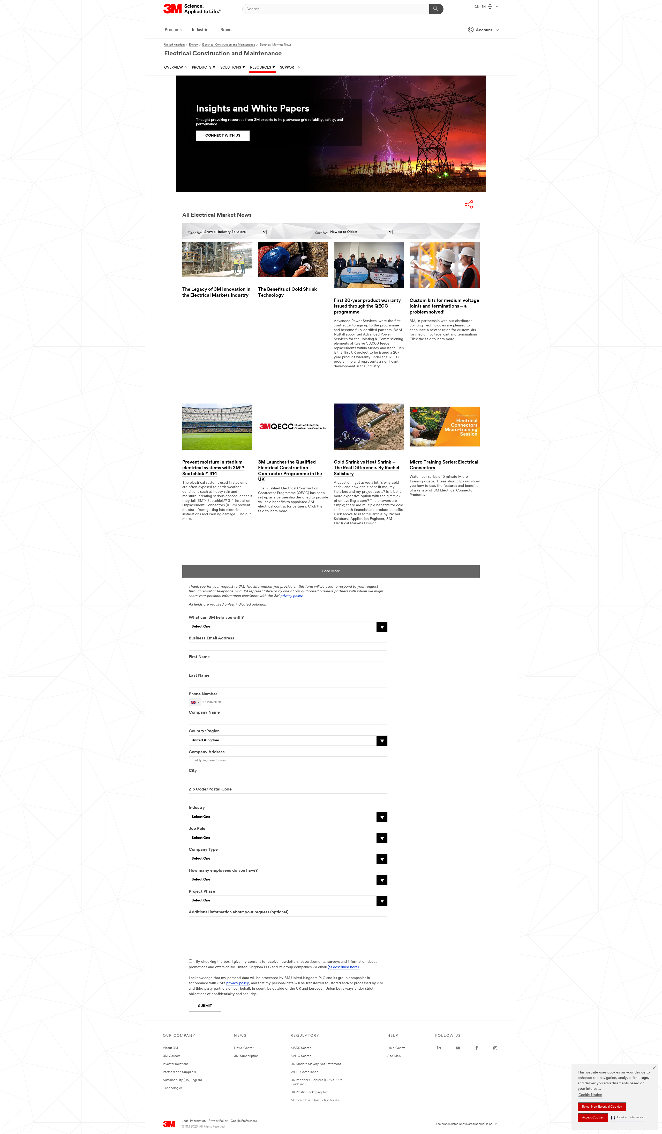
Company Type (203, 850)
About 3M (170, 1048)
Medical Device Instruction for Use (316, 1100)
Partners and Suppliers (179, 1072)
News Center (243, 1048)
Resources (260, 68)
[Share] (469, 204)
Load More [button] (331, 571)
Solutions (230, 68)
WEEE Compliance (304, 1072)
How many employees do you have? (223, 871)
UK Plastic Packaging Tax (309, 1092)
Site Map (394, 1056)
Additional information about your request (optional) (238, 912)
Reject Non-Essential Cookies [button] (602, 1106)
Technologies (173, 1088)
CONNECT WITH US (222, 136)
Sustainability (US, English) (182, 1080)
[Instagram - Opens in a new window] (495, 1048)
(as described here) (343, 967)
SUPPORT (288, 68)
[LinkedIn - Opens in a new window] (439, 1048)
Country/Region (204, 731)
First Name (199, 657)
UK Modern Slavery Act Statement (316, 1064)
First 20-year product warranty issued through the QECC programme (367, 307)
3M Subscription (246, 1056)
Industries (201, 30)
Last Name (199, 676)
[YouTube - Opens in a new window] (458, 1048)
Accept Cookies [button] (593, 1117)
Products (173, 30)
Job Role (197, 829)
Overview (173, 68)
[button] (627, 1117)
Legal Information (194, 1121)
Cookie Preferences (244, 1121)
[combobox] (195, 702)
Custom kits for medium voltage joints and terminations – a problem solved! (444, 307)
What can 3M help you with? (216, 618)
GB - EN (480, 7)
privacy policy (292, 596)
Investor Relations (176, 1064)
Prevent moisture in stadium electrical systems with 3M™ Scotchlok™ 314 (213, 468)
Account (484, 30)
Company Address (207, 752)
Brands (227, 30)
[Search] (436, 9)
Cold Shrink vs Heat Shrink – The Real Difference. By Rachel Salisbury (366, 468)
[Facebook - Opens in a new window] (476, 1048)
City (193, 771)
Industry (197, 808)
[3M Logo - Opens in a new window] (192, 9)
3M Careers (171, 1056)
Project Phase (202, 892)
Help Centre (396, 1048)
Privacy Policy (218, 1121)
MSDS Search (301, 1048)
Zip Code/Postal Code (210, 789)
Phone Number (203, 694)
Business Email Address (211, 638)
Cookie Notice (590, 1095)
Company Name (204, 713)
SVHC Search (301, 1056)
